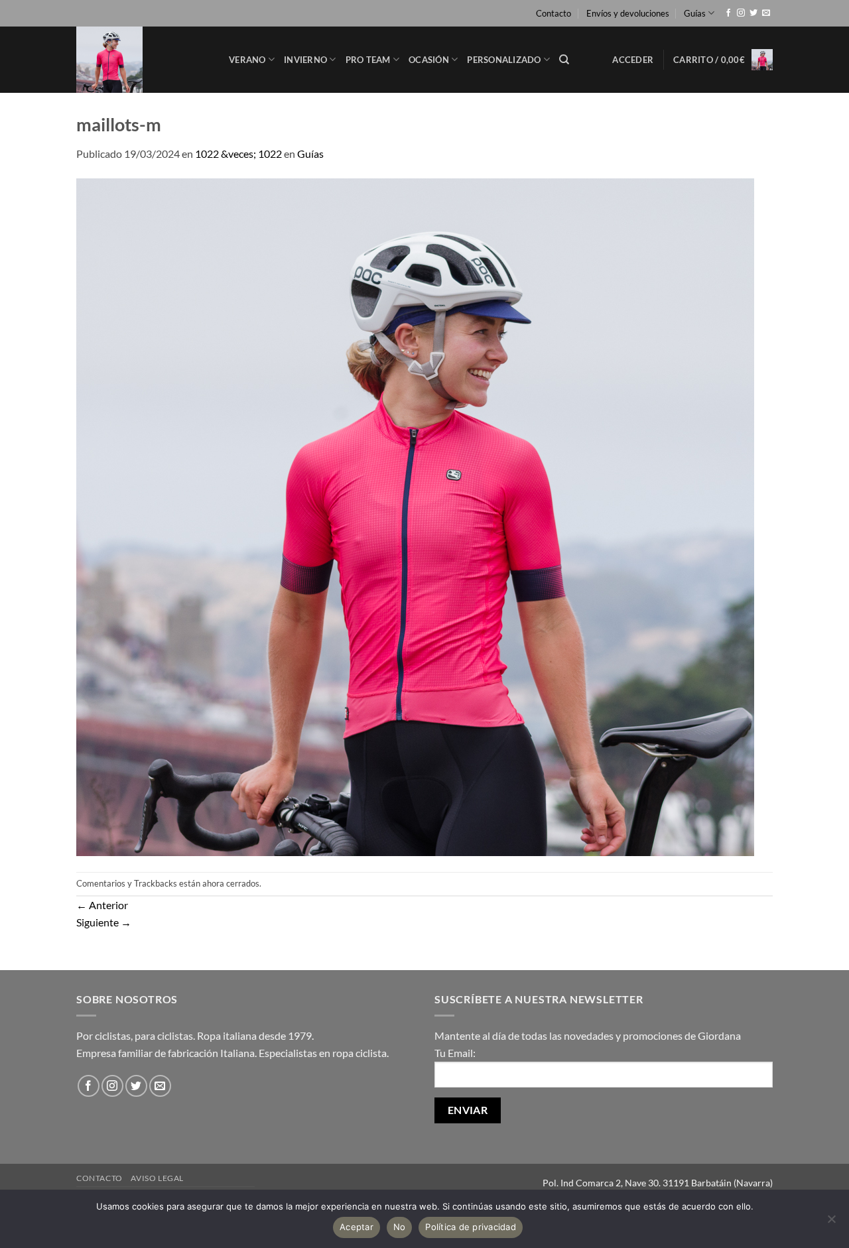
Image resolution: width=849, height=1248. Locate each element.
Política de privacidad (470, 1226)
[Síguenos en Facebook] (728, 13)
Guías (695, 13)
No (399, 1226)
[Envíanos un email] (766, 13)
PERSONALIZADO (504, 59)
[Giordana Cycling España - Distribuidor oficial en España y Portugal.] (142, 60)
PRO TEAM (368, 59)
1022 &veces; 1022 (238, 153)
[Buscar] (564, 59)
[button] (632, 60)
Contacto (553, 13)
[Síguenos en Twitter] (753, 13)
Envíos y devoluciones (627, 13)
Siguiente (103, 922)
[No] (831, 1222)
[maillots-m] (415, 515)
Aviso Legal (157, 1178)
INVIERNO (305, 59)
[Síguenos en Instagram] (741, 13)
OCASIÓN (429, 59)
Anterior (102, 905)
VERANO (247, 59)
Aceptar (356, 1226)
